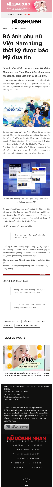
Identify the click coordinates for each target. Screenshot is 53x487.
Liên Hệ (37, 463)
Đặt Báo (18, 467)
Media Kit (37, 467)
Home (5, 28)
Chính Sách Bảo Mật (28, 454)
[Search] (49, 13)
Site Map (19, 463)
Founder (37, 445)
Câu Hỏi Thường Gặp (28, 458)
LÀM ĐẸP (28, 321)
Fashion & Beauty (12, 321)
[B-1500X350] (26, 6)
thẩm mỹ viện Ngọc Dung (27, 325)
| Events (19, 14)
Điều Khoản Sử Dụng (28, 449)
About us (18, 445)
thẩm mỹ (8, 325)
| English (26, 14)
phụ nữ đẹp (41, 321)
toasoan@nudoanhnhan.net (19, 397)
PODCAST (11, 14)
